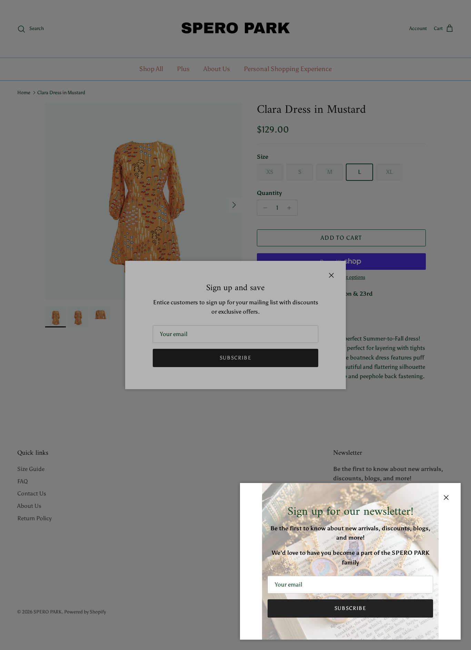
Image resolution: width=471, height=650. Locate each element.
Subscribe (350, 608)
